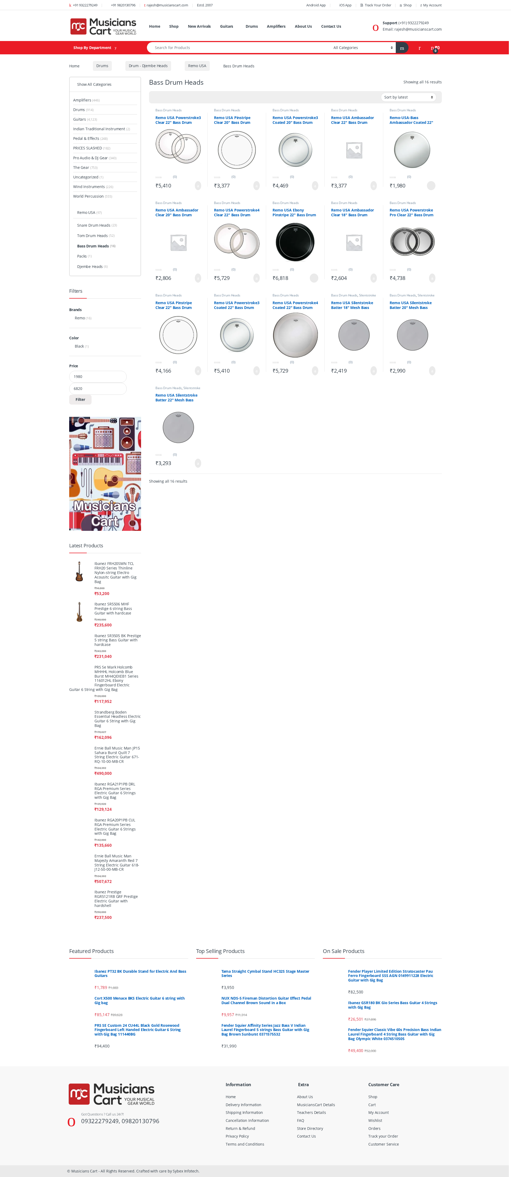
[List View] (173, 103)
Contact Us (169, 35)
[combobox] (236, 53)
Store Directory (310, 1054)
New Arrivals (201, 23)
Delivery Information (243, 1030)
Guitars (229, 23)
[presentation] (440, 848)
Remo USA (194, 72)
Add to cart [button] (196, 191)
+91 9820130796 (129, 5)
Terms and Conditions (244, 1070)
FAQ (300, 1046)
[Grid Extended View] (165, 103)
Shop (404, 5)
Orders (374, 1054)
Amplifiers (281, 23)
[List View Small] (182, 103)
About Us (309, 23)
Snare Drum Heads (101, 119)
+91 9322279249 (89, 5)
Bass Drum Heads (169, 116)
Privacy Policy (238, 1062)
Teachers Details (311, 1038)
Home (154, 23)
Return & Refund (240, 1054)
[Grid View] (156, 103)
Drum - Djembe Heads (146, 72)
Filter (80, 292)
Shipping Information (243, 1038)
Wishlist (374, 1046)
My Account (432, 5)
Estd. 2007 (218, 5)
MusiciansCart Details (315, 1030)
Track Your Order (371, 5)
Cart (371, 1030)
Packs (89, 149)
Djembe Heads (97, 160)
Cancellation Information (246, 1046)
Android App (306, 5)
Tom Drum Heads (100, 129)
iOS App (336, 5)
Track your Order (383, 1062)
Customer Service (383, 1070)
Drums (255, 23)
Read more (430, 191)
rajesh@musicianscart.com (179, 5)
